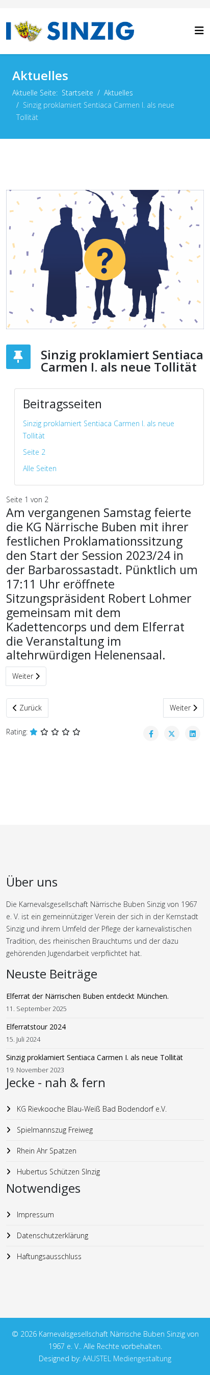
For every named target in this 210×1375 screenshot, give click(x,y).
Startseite (77, 92)
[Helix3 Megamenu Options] (199, 30)
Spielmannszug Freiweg (54, 1130)
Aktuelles (118, 92)
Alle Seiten (40, 468)
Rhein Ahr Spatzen (45, 1151)
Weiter (23, 676)
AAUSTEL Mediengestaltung (127, 1358)
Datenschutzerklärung (51, 1235)
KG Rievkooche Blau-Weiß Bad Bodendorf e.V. (91, 1109)
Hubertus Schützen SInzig (57, 1171)
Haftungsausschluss (48, 1256)
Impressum (34, 1214)
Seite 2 (34, 452)
